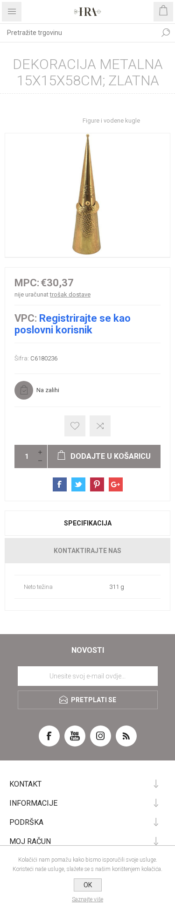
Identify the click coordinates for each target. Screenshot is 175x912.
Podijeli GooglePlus (116, 484)
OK (88, 885)
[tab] (87, 523)
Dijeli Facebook (60, 484)
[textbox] (78, 32)
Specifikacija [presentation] (88, 523)
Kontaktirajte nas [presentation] (87, 550)
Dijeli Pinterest (97, 484)
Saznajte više (87, 899)
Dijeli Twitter (78, 484)
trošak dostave (70, 294)
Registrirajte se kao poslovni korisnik (72, 324)
